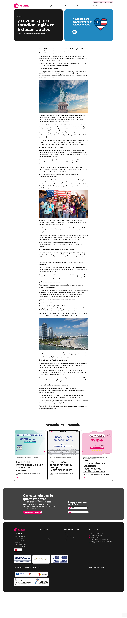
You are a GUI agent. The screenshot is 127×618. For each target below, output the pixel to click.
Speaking (64, 457)
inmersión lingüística (33, 457)
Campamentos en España (71, 6)
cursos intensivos (99, 457)
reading (60, 457)
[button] (17, 477)
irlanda (89, 458)
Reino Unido (93, 458)
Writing (72, 457)
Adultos (23, 457)
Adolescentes (19, 457)
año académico (86, 457)
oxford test (56, 457)
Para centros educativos (89, 6)
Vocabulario (68, 457)
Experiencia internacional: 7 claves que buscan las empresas (29, 466)
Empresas (27, 457)
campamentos (93, 457)
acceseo (102, 567)
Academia (102, 6)
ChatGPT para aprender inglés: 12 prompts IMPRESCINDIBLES (61, 466)
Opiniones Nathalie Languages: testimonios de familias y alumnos (94, 467)
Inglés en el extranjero (55, 6)
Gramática (52, 457)
